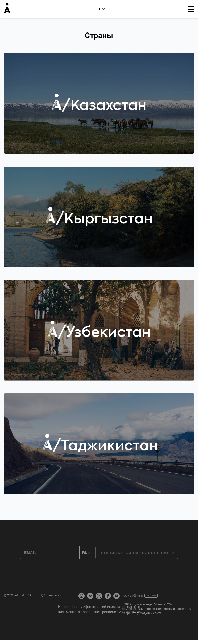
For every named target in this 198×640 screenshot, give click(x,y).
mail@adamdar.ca (48, 595)
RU (98, 9)
